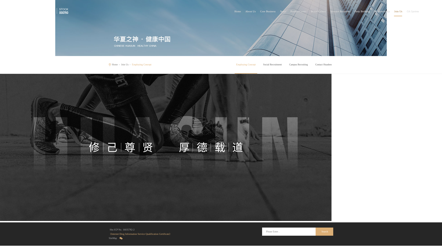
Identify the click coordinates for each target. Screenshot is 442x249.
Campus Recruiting (298, 64)
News (283, 11)
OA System (413, 11)
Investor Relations (340, 11)
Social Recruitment (272, 64)
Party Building (362, 11)
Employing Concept (246, 64)
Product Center (298, 11)
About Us (250, 11)
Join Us (398, 11)
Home (237, 11)
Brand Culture (318, 11)
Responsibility (382, 11)
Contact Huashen (323, 64)
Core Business (268, 11)
